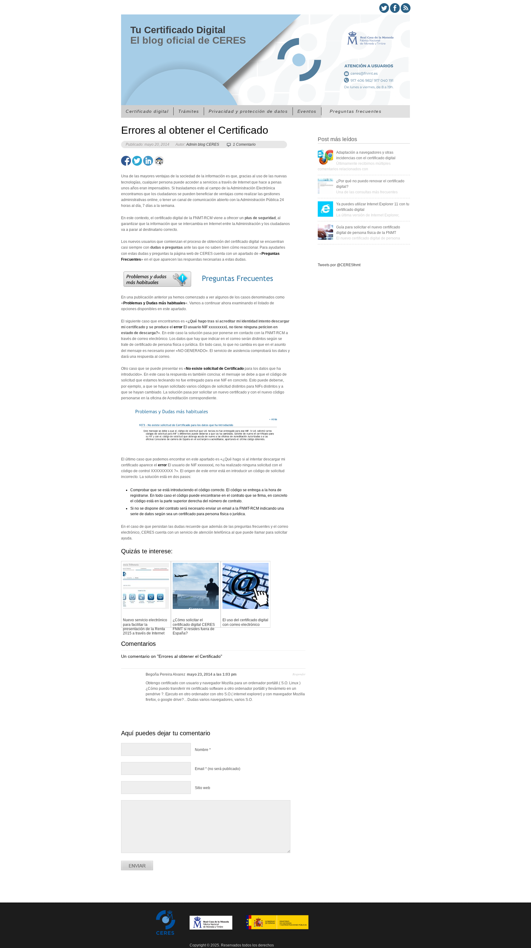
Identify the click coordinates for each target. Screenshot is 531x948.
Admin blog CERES (202, 144)
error (178, 327)
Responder (299, 674)
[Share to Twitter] (137, 161)
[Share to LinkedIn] (148, 161)
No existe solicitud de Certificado (215, 368)
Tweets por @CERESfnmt (339, 265)
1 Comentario (244, 144)
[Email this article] (159, 161)
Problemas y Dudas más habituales (154, 303)
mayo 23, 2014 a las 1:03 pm (212, 674)
